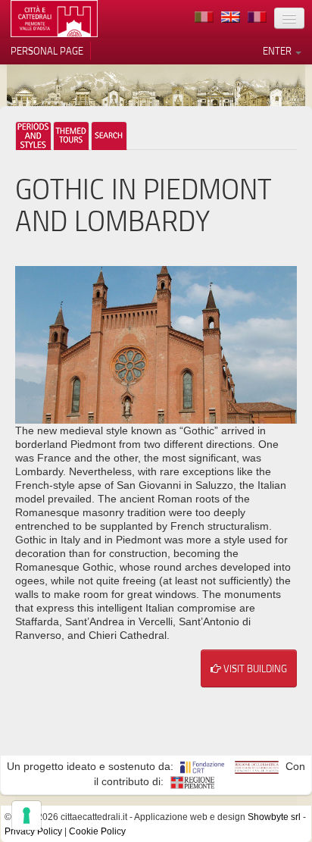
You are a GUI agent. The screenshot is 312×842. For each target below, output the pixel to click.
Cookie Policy (97, 831)
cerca (109, 135)
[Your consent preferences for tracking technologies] (26, 815)
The (71, 135)
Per (33, 135)
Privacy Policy (33, 831)
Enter (278, 51)
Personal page (47, 51)
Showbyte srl (274, 817)
